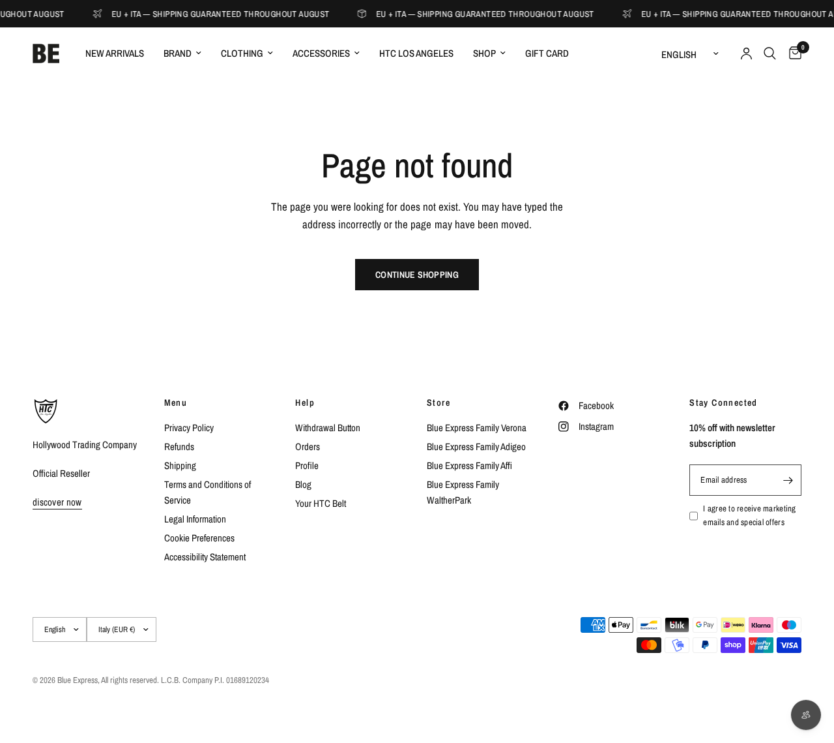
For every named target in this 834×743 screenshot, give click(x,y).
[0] (792, 53)
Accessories (321, 53)
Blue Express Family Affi (469, 465)
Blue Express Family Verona (476, 427)
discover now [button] (57, 502)
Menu (176, 402)
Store (438, 402)
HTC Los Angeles (416, 53)
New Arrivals (114, 53)
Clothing (242, 53)
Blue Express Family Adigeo (476, 446)
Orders (307, 446)
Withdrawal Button (327, 427)
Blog (303, 484)
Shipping (180, 465)
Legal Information (195, 519)
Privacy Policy (189, 427)
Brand (178, 53)
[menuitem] (115, 53)
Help (305, 402)
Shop (484, 53)
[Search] (770, 53)
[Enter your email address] (788, 480)
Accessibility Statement (205, 557)
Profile (307, 465)
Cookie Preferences (199, 538)
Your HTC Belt (320, 503)
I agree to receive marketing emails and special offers (749, 515)
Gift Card (547, 53)
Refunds (179, 446)
